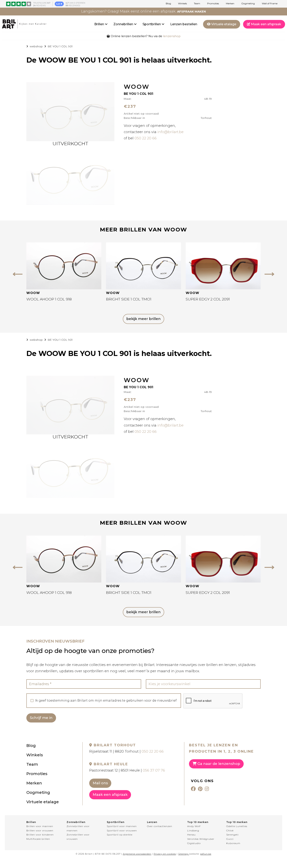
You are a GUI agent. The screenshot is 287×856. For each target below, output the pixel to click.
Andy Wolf (194, 826)
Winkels (182, 3)
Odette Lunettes (236, 826)
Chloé (230, 830)
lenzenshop (172, 36)
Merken (230, 3)
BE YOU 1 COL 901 (60, 46)
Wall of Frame (269, 3)
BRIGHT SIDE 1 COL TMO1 (128, 299)
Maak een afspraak (265, 24)
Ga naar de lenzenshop (218, 764)
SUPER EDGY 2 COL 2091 (208, 299)
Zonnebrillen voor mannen (78, 828)
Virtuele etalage (223, 24)
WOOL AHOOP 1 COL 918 (49, 299)
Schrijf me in (41, 718)
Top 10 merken (197, 822)
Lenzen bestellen (183, 24)
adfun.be (205, 853)
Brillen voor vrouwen (39, 830)
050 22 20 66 (146, 138)
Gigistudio (194, 843)
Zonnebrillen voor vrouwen (78, 836)
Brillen (99, 24)
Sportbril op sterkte (119, 834)
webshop (36, 46)
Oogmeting (248, 3)
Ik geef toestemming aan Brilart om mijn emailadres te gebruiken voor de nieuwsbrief (106, 700)
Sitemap (183, 853)
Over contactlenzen (159, 826)
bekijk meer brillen (143, 319)
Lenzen (152, 822)
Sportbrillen (152, 24)
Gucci (230, 838)
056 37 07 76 (154, 770)
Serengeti (232, 834)
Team (197, 3)
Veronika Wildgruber (200, 838)
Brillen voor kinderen (40, 834)
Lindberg (193, 830)
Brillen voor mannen (39, 826)
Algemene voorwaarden (137, 853)
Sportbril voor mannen (122, 826)
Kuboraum (233, 843)
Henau (191, 834)
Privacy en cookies (165, 853)
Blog (168, 3)
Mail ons (100, 783)
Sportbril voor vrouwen (122, 830)
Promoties (213, 3)
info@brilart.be (170, 132)
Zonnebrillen (123, 24)
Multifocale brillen (38, 838)
